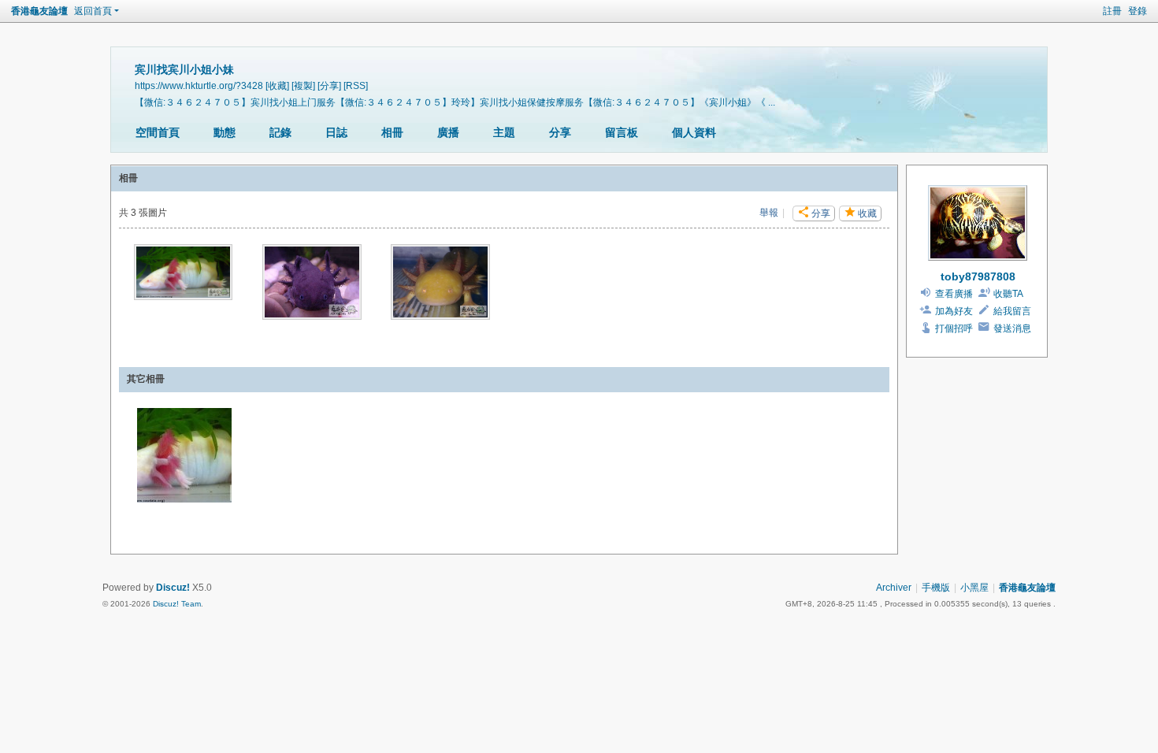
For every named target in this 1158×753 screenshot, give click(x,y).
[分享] (329, 85)
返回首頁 (93, 11)
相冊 (392, 132)
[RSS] (355, 85)
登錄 (1137, 11)
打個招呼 (954, 328)
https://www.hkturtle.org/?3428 (199, 85)
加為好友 (954, 311)
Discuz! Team (177, 603)
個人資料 (694, 132)
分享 (560, 132)
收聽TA (1008, 293)
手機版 (936, 587)
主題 (504, 132)
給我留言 (1012, 311)
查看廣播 (954, 293)
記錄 (280, 132)
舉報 (768, 212)
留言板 (621, 132)
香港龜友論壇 (39, 11)
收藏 (867, 213)
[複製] (303, 85)
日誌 (336, 132)
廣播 (448, 132)
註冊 (1112, 11)
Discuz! (173, 587)
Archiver (893, 587)
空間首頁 (157, 132)
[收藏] (277, 85)
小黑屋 (974, 587)
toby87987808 (978, 276)
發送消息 (1012, 328)
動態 (224, 132)
